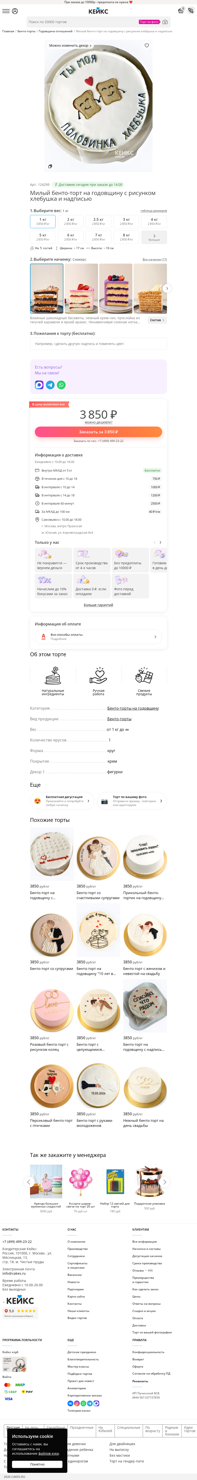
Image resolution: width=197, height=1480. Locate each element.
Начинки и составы (146, 1249)
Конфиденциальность (148, 1352)
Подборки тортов (80, 1374)
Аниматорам (77, 1388)
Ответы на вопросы (146, 1304)
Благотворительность (83, 1359)
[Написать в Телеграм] (50, 385)
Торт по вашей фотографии (152, 1332)
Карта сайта (76, 1296)
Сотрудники (76, 1256)
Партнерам (76, 1289)
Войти (6, 1377)
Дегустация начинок (147, 1256)
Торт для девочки (71, 1444)
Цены (136, 1296)
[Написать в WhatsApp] (61, 385)
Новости (74, 1282)
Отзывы (142, 1270)
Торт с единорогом (72, 1461)
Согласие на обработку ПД (151, 1373)
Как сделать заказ (145, 1289)
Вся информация (144, 1242)
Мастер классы (78, 1366)
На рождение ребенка (75, 1449)
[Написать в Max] (39, 385)
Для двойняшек (122, 1444)
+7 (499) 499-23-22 (110, 441)
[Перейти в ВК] (71, 1404)
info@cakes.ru (14, 1273)
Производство (78, 1249)
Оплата (137, 1318)
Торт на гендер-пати (127, 1461)
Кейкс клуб (10, 1360)
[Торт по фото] (165, 21)
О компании (76, 1242)
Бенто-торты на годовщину (133, 708)
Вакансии (75, 1275)
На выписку (119, 1449)
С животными (68, 1455)
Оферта (137, 1366)
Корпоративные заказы (85, 1395)
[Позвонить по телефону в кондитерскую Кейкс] (191, 10)
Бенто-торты (119, 718)
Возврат (138, 1359)
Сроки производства (147, 1263)
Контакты (75, 1304)
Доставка (139, 1325)
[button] (167, 288)
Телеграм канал (79, 1411)
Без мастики (120, 1455)
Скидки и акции (144, 1311)
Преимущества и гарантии (143, 1280)
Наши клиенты (78, 1311)
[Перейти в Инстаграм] (77, 1404)
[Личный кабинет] (15, 11)
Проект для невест (81, 1381)
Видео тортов (77, 1318)
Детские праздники (82, 1352)
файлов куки (48, 1453)
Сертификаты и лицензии (77, 1265)
